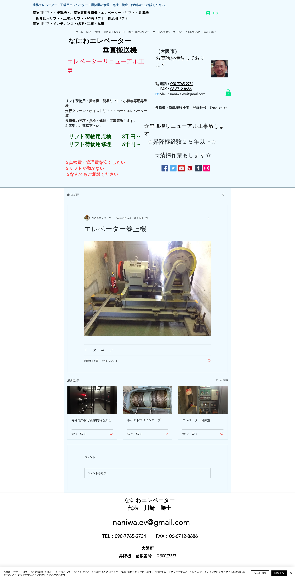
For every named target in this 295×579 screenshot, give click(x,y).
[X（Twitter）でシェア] (94, 350)
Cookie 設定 (260, 573)
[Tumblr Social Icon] (198, 168)
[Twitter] (173, 168)
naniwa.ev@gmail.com (187, 94)
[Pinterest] (190, 168)
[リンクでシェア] (111, 350)
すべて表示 (222, 379)
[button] (228, 92)
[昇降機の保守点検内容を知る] (92, 400)
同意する (279, 573)
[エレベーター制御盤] (203, 400)
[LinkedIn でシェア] (102, 350)
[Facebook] (164, 168)
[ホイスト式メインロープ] (147, 400)
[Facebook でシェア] (86, 350)
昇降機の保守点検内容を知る (91, 420)
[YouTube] (181, 168)
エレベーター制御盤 (196, 420)
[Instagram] (206, 168)
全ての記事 (73, 194)
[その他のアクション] (209, 218)
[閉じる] (291, 573)
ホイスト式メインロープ (144, 420)
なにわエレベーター (149, 499)
